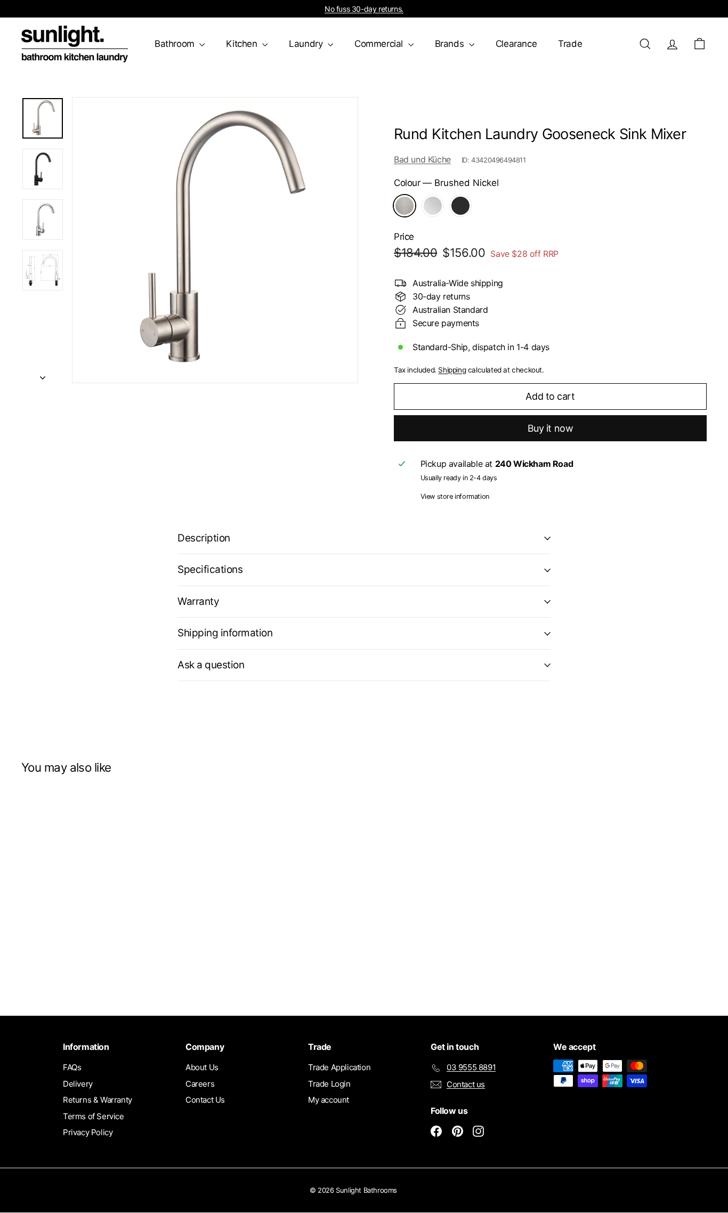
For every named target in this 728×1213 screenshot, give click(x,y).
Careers (199, 1084)
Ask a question (210, 665)
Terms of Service (93, 1116)
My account (328, 1100)
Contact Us (205, 1100)
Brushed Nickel (404, 205)
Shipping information (225, 633)
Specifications (209, 569)
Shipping (452, 370)
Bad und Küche (422, 159)
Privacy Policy (87, 1132)
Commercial (380, 43)
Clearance (516, 43)
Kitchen (243, 43)
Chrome (432, 205)
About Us (202, 1067)
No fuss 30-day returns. (364, 8)
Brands (450, 43)
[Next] (42, 374)
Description (203, 538)
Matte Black (460, 205)
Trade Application (339, 1067)
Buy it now (550, 428)
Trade (570, 43)
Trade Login (329, 1084)
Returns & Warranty (97, 1100)
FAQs (72, 1067)
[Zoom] (215, 240)
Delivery (78, 1084)
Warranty (198, 601)
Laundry (307, 43)
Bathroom (176, 43)
